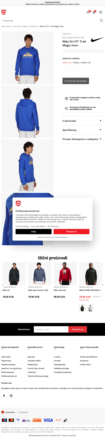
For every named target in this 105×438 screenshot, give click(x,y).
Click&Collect (85, 364)
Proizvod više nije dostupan (76, 81)
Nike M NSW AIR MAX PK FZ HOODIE (90, 290)
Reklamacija (33, 364)
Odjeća (25, 26)
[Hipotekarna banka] (37, 419)
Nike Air (6, 290)
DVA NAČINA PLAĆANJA (52, 2)
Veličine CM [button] (86, 63)
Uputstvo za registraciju (11, 368)
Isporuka (31, 357)
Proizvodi (16, 26)
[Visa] (18, 419)
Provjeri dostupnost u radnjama (80, 139)
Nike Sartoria (60, 290)
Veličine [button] (76, 63)
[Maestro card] (4, 419)
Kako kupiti (5, 357)
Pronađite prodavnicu (63, 372)
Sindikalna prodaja (61, 368)
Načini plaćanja (7, 372)
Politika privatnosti (9, 376)
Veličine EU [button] (66, 63)
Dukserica (34, 26)
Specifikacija (69, 129)
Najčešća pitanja (8, 364)
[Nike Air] (14, 273)
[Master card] (11, 419)
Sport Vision (6, 26)
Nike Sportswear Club (38, 290)
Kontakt (57, 360)
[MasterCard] (58, 419)
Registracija (6, 360)
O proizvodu (69, 120)
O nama (57, 357)
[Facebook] (4, 395)
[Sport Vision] (3, 12)
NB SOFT (58, 435)
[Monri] (26, 419)
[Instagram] (11, 395)
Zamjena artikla (34, 360)
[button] (52, 20)
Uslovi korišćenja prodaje (38, 376)
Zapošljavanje (59, 364)
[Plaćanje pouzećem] (65, 419)
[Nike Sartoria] (65, 273)
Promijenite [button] (23, 412)
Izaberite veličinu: (71, 58)
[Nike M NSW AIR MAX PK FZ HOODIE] (90, 273)
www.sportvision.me (41, 435)
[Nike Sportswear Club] (39, 273)
